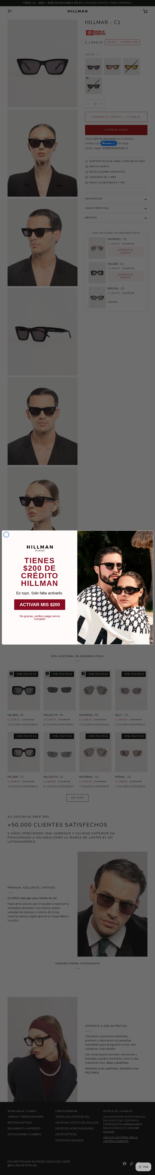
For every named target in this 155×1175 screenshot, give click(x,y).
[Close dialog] (6, 534)
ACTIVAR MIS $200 (40, 604)
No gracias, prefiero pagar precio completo (40, 616)
